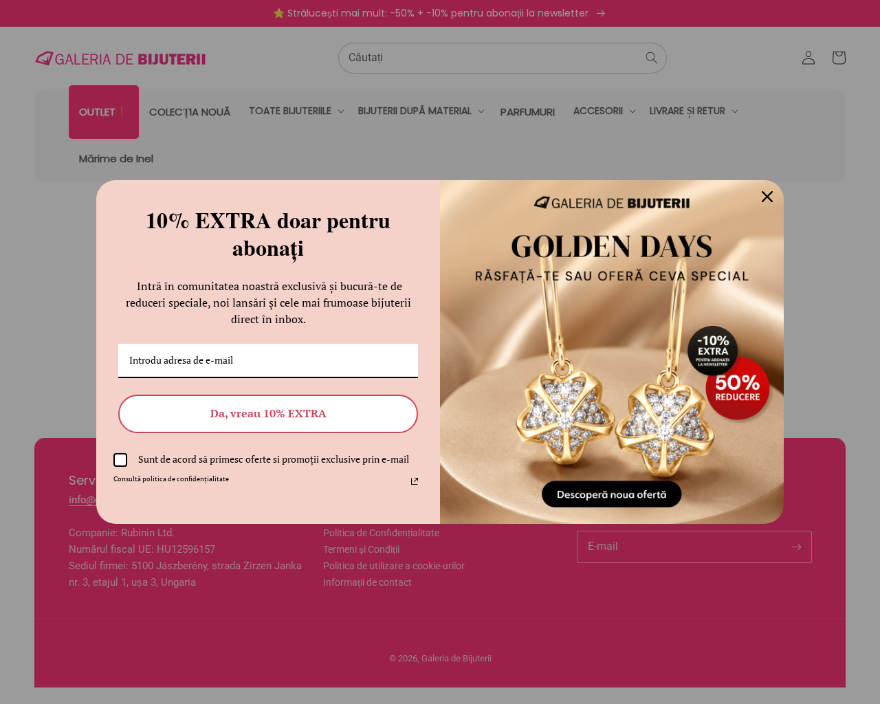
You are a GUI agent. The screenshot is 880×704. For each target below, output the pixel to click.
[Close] (767, 196)
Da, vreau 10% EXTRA (268, 413)
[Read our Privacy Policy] (414, 481)
